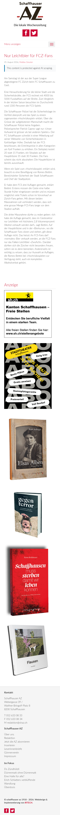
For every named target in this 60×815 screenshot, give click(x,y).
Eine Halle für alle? (14, 776)
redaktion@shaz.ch (17, 723)
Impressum (10, 756)
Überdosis (9, 787)
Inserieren (9, 745)
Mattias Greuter (26, 62)
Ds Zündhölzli (11, 769)
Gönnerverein (11, 752)
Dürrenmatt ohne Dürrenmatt (20, 773)
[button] (51, 44)
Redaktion (9, 738)
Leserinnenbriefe (13, 749)
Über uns (9, 734)
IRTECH (28, 803)
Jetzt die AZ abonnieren (17, 742)
